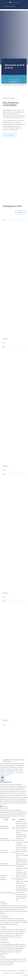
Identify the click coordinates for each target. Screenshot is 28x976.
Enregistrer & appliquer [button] (6, 964)
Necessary (4, 806)
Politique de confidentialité (7, 773)
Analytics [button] (2, 926)
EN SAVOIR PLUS (9, 45)
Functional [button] (2, 902)
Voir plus (20, 212)
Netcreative (25, 975)
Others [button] (2, 955)
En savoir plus (9, 135)
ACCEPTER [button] (7, 774)
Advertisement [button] (4, 940)
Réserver (14, 81)
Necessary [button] (2, 804)
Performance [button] (3, 915)
